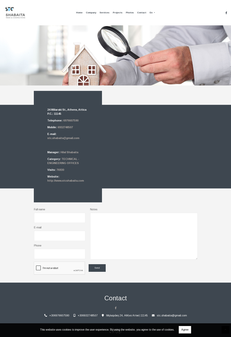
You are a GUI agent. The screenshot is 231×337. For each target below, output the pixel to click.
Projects (117, 12)
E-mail (37, 227)
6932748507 (65, 127)
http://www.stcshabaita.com (65, 180)
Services (104, 12)
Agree (185, 329)
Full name (39, 209)
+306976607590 (59, 315)
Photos (130, 12)
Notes (93, 209)
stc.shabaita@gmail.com (63, 138)
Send (97, 268)
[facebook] (226, 13)
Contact (141, 12)
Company (91, 12)
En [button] (151, 12)
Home (79, 12)
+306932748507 (88, 315)
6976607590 (70, 120)
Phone (37, 245)
